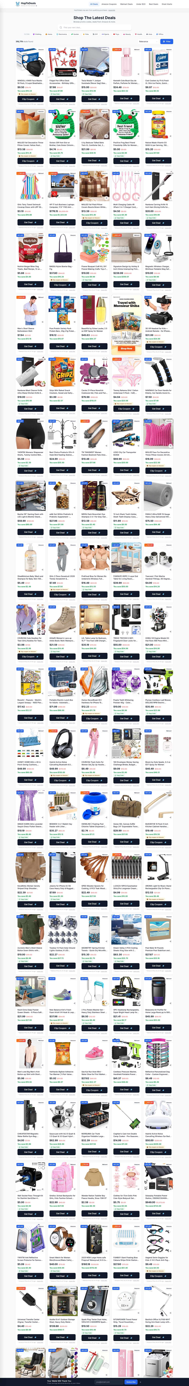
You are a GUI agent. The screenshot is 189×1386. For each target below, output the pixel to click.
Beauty (128, 34)
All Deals (94, 4)
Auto (150, 34)
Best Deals (153, 4)
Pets (87, 34)
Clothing (38, 34)
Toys (117, 34)
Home (50, 34)
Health (139, 34)
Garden (76, 34)
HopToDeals (28, 3)
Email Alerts (167, 4)
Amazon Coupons (109, 4)
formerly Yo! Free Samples (28, 5)
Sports (106, 34)
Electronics (63, 34)
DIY (96, 34)
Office (161, 34)
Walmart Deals (126, 4)
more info (112, 10)
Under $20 (140, 4)
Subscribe (131, 1382)
